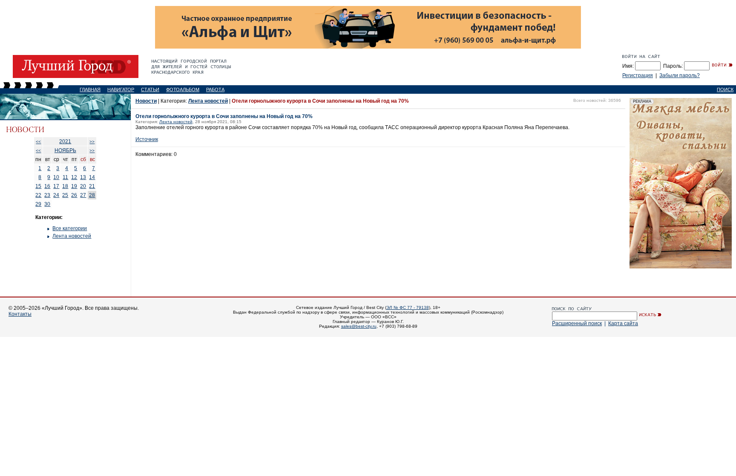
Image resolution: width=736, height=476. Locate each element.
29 (38, 204)
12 (74, 177)
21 (92, 186)
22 (38, 195)
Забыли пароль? (679, 75)
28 (92, 195)
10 (56, 177)
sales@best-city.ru (359, 326)
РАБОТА (215, 89)
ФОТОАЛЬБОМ (182, 89)
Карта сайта (623, 323)
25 (65, 195)
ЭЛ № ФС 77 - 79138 (407, 307)
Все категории (69, 228)
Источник (146, 139)
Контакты (20, 314)
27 (83, 195)
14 (92, 177)
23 (47, 195)
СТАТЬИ (150, 89)
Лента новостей (71, 236)
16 (47, 186)
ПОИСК (725, 89)
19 (74, 186)
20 (83, 186)
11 (65, 177)
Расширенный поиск (577, 323)
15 (38, 186)
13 (83, 177)
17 (56, 186)
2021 (65, 141)
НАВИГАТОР (120, 89)
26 (74, 195)
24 (56, 195)
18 (65, 186)
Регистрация (637, 75)
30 (47, 204)
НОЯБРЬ (65, 150)
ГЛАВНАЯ (90, 89)
